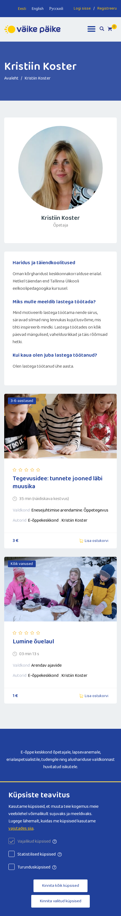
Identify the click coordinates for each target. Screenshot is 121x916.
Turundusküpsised (33, 867)
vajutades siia (20, 828)
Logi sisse (82, 8)
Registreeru (107, 8)
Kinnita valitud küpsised (60, 901)
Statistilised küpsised (36, 854)
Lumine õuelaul (33, 642)
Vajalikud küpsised (34, 841)
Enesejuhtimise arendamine (56, 510)
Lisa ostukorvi (96, 541)
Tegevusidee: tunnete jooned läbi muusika (57, 483)
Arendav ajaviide (46, 665)
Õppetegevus (96, 510)
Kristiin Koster (74, 520)
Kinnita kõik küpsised (60, 885)
